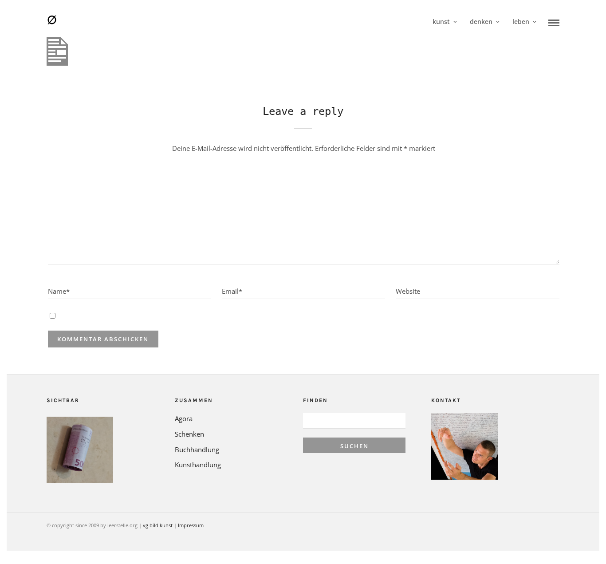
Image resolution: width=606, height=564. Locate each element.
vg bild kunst (158, 525)
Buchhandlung (197, 449)
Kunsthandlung (198, 464)
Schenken (189, 434)
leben (520, 21)
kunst (441, 21)
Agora (184, 418)
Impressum (191, 525)
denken (481, 21)
